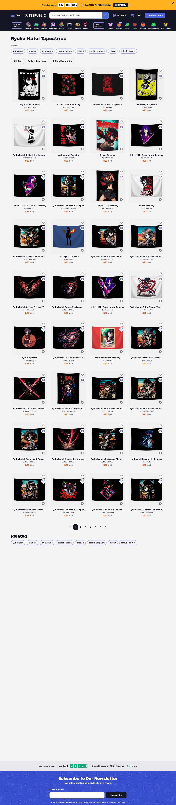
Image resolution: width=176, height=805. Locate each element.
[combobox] (76, 15)
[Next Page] (105, 527)
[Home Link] (35, 15)
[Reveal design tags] (43, 98)
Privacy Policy (82, 802)
